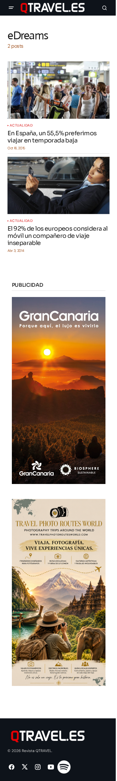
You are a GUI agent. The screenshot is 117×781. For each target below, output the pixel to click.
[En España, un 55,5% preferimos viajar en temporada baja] (58, 90)
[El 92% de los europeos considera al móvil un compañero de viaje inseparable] (58, 185)
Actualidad (21, 125)
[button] (11, 8)
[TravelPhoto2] (58, 592)
